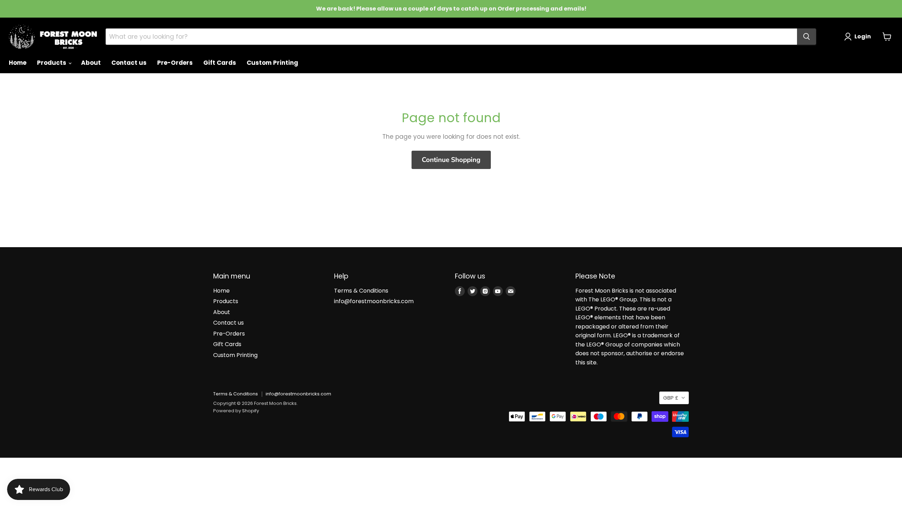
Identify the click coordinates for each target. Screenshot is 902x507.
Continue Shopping (451, 159)
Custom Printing (272, 62)
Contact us (129, 62)
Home (17, 62)
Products (52, 62)
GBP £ (670, 397)
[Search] (806, 37)
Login (862, 36)
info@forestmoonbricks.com (374, 301)
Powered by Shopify (236, 410)
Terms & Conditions (361, 291)
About (91, 62)
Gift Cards (219, 62)
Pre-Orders (175, 62)
